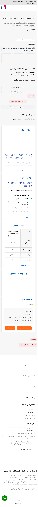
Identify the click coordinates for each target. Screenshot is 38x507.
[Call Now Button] (4, 498)
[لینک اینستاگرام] (9, 2)
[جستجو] (15, 8)
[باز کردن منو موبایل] (34, 8)
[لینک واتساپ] (5, 2)
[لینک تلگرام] (2, 2)
